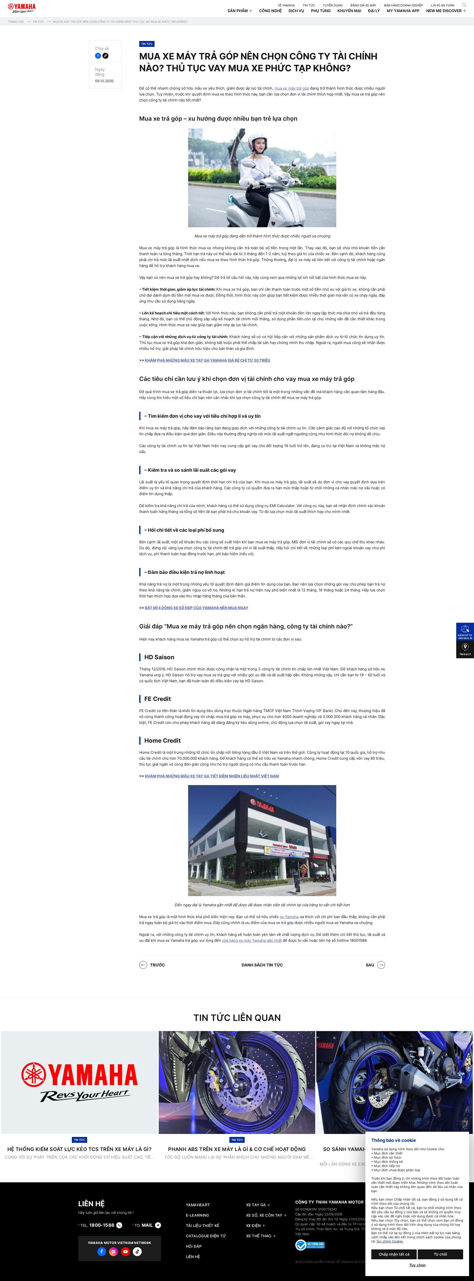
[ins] (113, 1251)
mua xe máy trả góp (292, 88)
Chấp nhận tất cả (394, 1254)
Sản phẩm (238, 11)
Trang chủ (16, 21)
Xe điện (253, 1226)
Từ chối (440, 1254)
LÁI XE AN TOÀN (442, 5)
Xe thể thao (259, 1236)
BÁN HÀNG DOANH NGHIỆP (403, 5)
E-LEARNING (197, 1215)
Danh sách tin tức (262, 964)
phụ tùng (321, 11)
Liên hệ (193, 1257)
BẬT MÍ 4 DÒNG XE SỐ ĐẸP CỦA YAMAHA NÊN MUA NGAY (196, 607)
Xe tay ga (256, 1205)
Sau (370, 964)
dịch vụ (296, 11)
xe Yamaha (289, 916)
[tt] (137, 1251)
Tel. (97, 1225)
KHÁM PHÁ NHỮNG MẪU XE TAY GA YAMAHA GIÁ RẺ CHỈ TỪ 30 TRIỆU (207, 360)
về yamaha (286, 5)
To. (144, 1225)
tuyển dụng (333, 5)
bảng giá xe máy (363, 5)
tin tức (309, 5)
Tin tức (38, 21)
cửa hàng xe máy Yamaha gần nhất (252, 940)
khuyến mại (349, 11)
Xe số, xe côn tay (264, 1215)
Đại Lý (374, 11)
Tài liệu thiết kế (202, 1226)
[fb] (101, 1251)
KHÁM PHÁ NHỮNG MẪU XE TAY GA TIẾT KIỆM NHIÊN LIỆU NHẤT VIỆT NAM (212, 776)
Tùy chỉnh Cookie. (390, 1241)
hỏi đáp (194, 1246)
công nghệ (270, 11)
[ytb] (125, 1251)
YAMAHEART (198, 1205)
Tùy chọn (417, 1265)
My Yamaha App (403, 11)
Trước (157, 964)
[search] (464, 5)
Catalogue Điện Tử (206, 1236)
